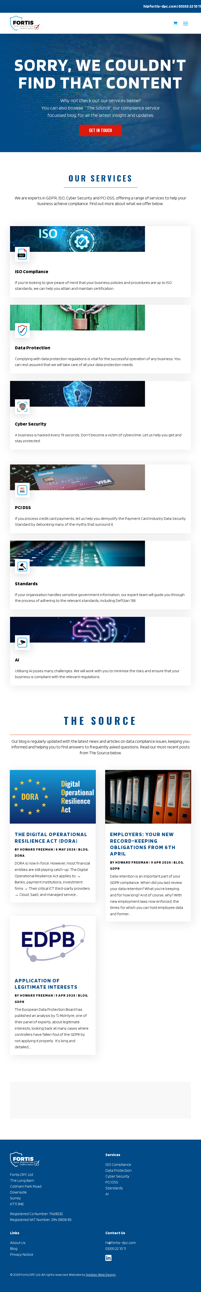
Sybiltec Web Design (101, 1275)
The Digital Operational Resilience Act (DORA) (51, 837)
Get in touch (100, 130)
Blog (83, 849)
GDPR (20, 1002)
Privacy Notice (21, 1254)
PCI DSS (111, 1182)
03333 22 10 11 (115, 1248)
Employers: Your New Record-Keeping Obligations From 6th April (143, 844)
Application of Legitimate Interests (46, 983)
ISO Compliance (118, 1164)
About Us (17, 1242)
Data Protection (118, 1170)
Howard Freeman (36, 849)
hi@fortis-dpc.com (159, 6)
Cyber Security (117, 1176)
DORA (20, 855)
